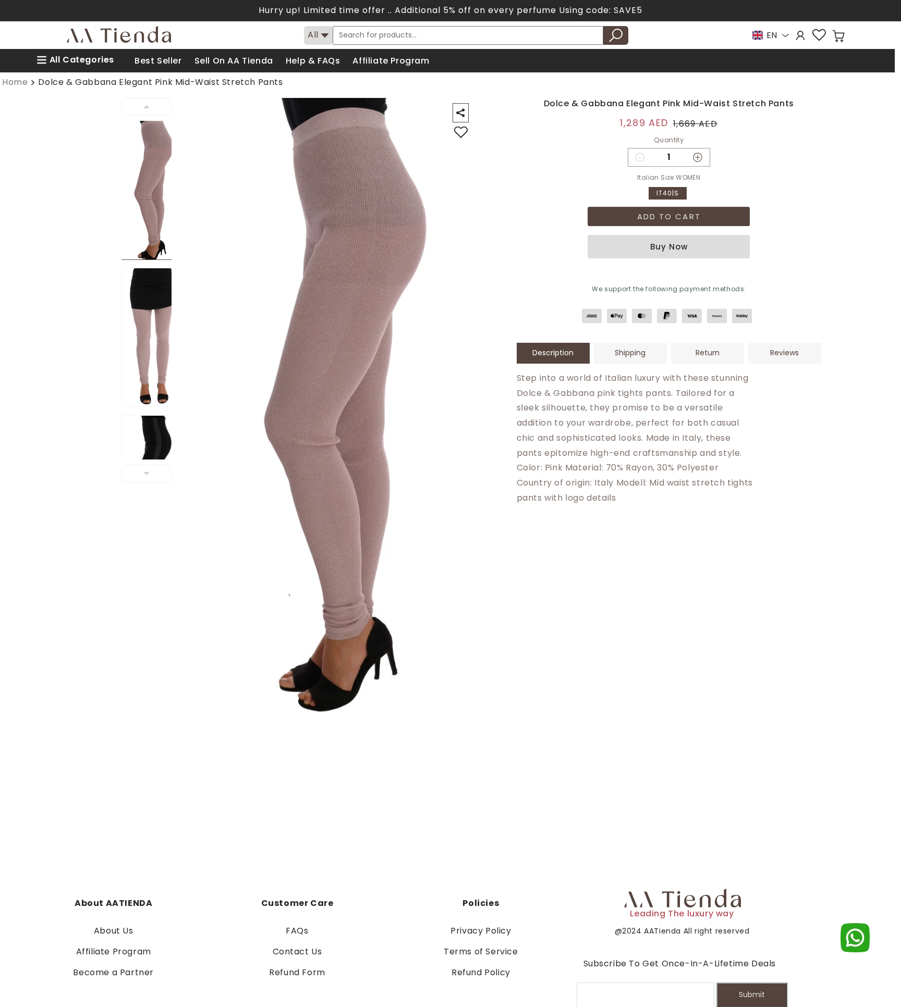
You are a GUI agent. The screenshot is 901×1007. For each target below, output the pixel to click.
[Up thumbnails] (146, 107)
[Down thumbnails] (146, 473)
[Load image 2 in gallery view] (152, 337)
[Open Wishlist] (819, 35)
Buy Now (669, 246)
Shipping (630, 352)
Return (708, 352)
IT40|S (667, 193)
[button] (838, 36)
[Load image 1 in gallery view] (152, 190)
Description (553, 352)
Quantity (669, 140)
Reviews (784, 352)
